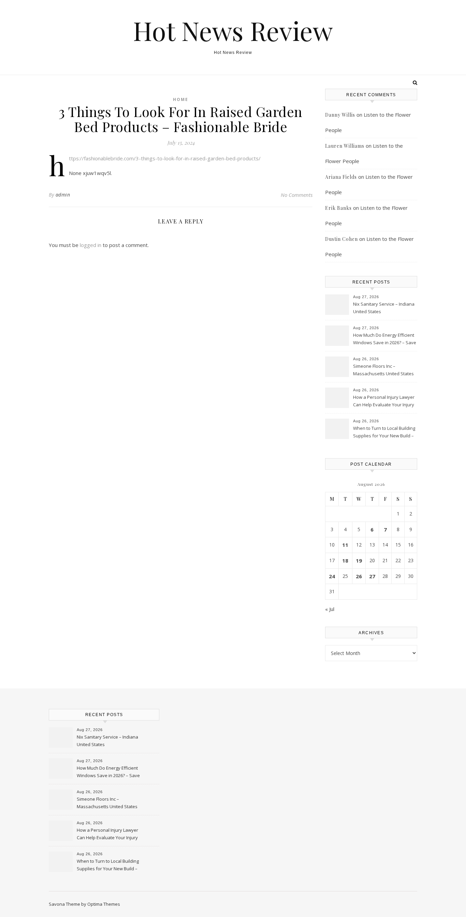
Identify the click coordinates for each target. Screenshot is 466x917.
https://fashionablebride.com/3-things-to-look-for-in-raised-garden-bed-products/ (165, 158)
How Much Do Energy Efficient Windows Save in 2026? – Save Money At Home (384, 339)
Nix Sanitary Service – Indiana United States (383, 308)
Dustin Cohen (341, 239)
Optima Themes (103, 904)
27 (372, 576)
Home (180, 99)
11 (345, 544)
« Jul (329, 609)
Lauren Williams (344, 146)
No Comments (296, 194)
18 (345, 560)
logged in (90, 245)
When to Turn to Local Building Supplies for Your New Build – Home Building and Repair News (384, 432)
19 (359, 560)
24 (332, 576)
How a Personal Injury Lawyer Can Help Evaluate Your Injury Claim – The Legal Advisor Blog (384, 401)
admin (63, 194)
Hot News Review (233, 30)
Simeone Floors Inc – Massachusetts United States (383, 370)
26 (359, 576)
